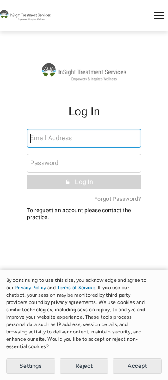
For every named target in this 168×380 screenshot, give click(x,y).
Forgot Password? (117, 199)
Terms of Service (76, 287)
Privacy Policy (30, 287)
